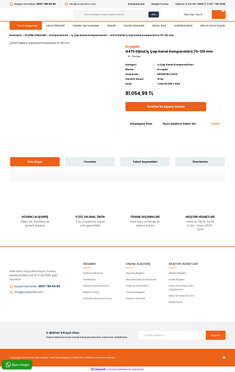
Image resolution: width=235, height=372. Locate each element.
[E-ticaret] (117, 369)
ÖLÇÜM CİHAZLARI (134, 25)
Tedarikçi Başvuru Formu (97, 298)
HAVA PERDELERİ (55, 25)
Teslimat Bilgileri (135, 292)
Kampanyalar (136, 4)
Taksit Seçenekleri (145, 162)
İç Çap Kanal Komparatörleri (175, 64)
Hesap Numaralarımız (96, 285)
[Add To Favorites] (215, 106)
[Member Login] (183, 14)
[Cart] (218, 14)
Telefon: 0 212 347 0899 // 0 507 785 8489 (200, 4)
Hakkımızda (176, 302)
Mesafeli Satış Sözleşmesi (141, 279)
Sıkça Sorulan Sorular (181, 295)
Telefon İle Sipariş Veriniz (166, 107)
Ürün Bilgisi (35, 162)
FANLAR (111, 25)
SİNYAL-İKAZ (159, 25)
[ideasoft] (98, 369)
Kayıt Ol (215, 335)
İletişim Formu (159, 4)
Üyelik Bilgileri (177, 279)
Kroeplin (162, 69)
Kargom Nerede (135, 298)
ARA (153, 14)
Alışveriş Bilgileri (135, 273)
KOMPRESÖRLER (183, 25)
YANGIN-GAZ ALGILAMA (86, 25)
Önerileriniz (200, 162)
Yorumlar (90, 162)
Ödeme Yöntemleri (137, 285)
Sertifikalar (89, 279)
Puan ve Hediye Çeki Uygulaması (181, 287)
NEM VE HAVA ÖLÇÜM (212, 25)
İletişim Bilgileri (177, 273)
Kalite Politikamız (93, 273)
